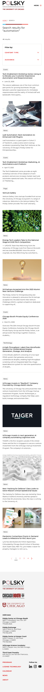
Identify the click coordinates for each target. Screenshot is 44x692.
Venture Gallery (9, 193)
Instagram (35, 666)
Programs (7, 662)
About (5, 680)
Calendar (7, 671)
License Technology (12, 667)
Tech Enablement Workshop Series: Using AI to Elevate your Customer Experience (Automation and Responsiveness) (22, 76)
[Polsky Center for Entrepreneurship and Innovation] (16, 5)
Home (5, 20)
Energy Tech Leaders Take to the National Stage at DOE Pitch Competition (21, 241)
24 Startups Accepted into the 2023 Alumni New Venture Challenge (21, 290)
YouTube (39, 666)
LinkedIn (30, 666)
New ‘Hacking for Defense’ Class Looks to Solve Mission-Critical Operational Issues (20, 490)
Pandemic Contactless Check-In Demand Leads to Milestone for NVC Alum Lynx (20, 537)
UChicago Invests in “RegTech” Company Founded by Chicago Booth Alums (20, 384)
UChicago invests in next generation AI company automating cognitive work (19, 436)
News (5, 675)
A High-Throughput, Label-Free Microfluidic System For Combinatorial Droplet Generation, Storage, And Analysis (21, 349)
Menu (36, 5)
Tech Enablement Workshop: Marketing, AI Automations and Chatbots (21, 163)
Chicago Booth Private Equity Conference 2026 (21, 318)
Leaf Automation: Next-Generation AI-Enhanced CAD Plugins (19, 136)
